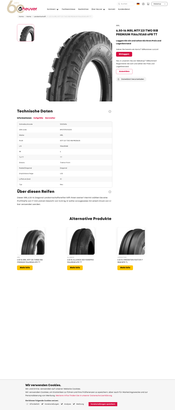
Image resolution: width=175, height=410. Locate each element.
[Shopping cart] (148, 4)
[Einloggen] (143, 4)
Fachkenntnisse (68, 9)
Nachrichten (83, 9)
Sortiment (51, 9)
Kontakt (111, 9)
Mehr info (25, 268)
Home (21, 16)
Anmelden (124, 71)
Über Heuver (96, 9)
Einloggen (124, 54)
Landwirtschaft (40, 16)
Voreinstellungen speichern (103, 404)
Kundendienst (124, 9)
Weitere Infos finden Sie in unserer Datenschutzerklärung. (84, 396)
